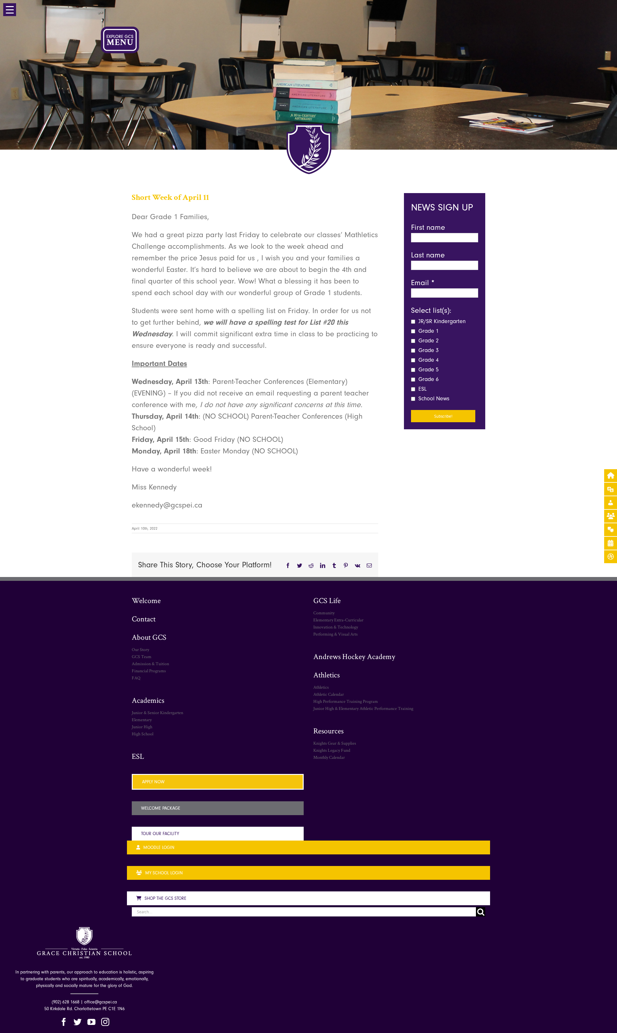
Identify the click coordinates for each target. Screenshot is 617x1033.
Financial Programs (149, 671)
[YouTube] (91, 1022)
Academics (148, 700)
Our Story (140, 649)
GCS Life (327, 600)
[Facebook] (64, 1022)
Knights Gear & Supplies (334, 743)
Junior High (142, 727)
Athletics (326, 675)
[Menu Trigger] (9, 9)
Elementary (142, 719)
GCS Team (141, 656)
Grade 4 (428, 360)
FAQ (136, 678)
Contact (144, 619)
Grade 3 (428, 350)
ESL (422, 389)
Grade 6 (428, 379)
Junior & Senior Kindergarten (157, 712)
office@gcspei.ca (100, 1002)
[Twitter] (78, 1022)
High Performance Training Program (345, 701)
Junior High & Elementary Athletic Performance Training (363, 708)
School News (433, 398)
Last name (428, 254)
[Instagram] (105, 1022)
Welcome (146, 600)
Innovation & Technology (335, 627)
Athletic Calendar (328, 694)
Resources (328, 731)
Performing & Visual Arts (335, 634)
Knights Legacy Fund (331, 750)
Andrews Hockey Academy (354, 656)
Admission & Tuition (150, 663)
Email (422, 282)
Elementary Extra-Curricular (338, 620)
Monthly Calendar (329, 757)
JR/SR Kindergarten (441, 321)
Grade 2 (428, 340)
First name (428, 227)
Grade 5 (428, 369)
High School (142, 734)
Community (324, 613)
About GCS (149, 637)
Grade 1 (428, 331)
